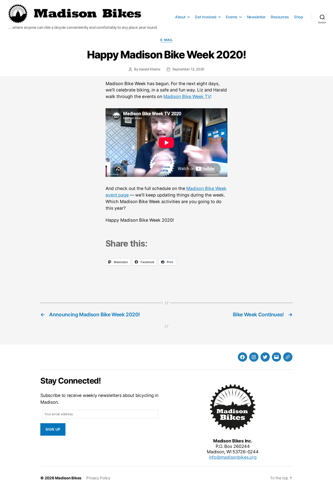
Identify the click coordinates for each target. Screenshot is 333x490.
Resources (280, 17)
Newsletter (256, 17)
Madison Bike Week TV (186, 96)
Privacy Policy (98, 478)
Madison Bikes (68, 478)
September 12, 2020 (188, 69)
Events (231, 17)
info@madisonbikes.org (233, 457)
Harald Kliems (149, 69)
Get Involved (205, 17)
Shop (298, 17)
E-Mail (166, 40)
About (180, 17)
